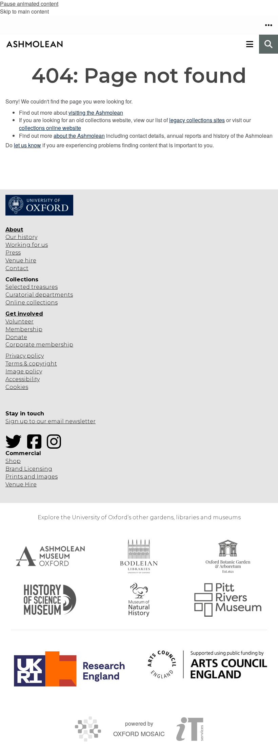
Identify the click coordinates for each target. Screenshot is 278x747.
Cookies (16, 387)
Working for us (26, 245)
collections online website (50, 128)
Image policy (23, 371)
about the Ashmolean (79, 135)
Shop (13, 461)
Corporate (20, 344)
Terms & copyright (31, 363)
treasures (44, 287)
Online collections (31, 302)
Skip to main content (24, 11)
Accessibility (22, 379)
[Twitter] (15, 446)
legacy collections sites (197, 120)
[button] (268, 25)
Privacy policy (24, 356)
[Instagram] (56, 446)
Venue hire (20, 260)
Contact (16, 268)
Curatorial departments (39, 295)
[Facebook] (36, 446)
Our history (21, 237)
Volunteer (19, 321)
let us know (27, 145)
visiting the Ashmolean (95, 112)
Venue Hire (21, 484)
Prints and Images (31, 476)
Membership (23, 329)
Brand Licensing (28, 469)
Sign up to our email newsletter (50, 421)
